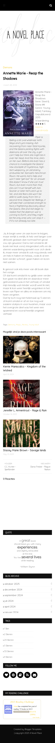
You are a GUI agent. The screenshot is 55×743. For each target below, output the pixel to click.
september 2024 (28, 595)
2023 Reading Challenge (22, 701)
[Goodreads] (20, 675)
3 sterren (8, 645)
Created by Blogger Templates (27, 729)
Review (25, 324)
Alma (16, 706)
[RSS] (27, 675)
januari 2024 (28, 612)
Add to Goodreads (41, 128)
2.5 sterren (9, 640)
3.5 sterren (9, 651)
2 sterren (8, 634)
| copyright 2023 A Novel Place (28, 733)
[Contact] (34, 675)
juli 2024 (28, 600)
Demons (11, 324)
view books (36, 717)
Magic (18, 324)
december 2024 (28, 589)
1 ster (6, 628)
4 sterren (8, 657)
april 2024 (28, 606)
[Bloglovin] (6, 675)
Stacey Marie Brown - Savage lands (24, 450)
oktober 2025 (28, 583)
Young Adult (34, 324)
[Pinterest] (13, 675)
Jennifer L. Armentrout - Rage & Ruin (25, 410)
